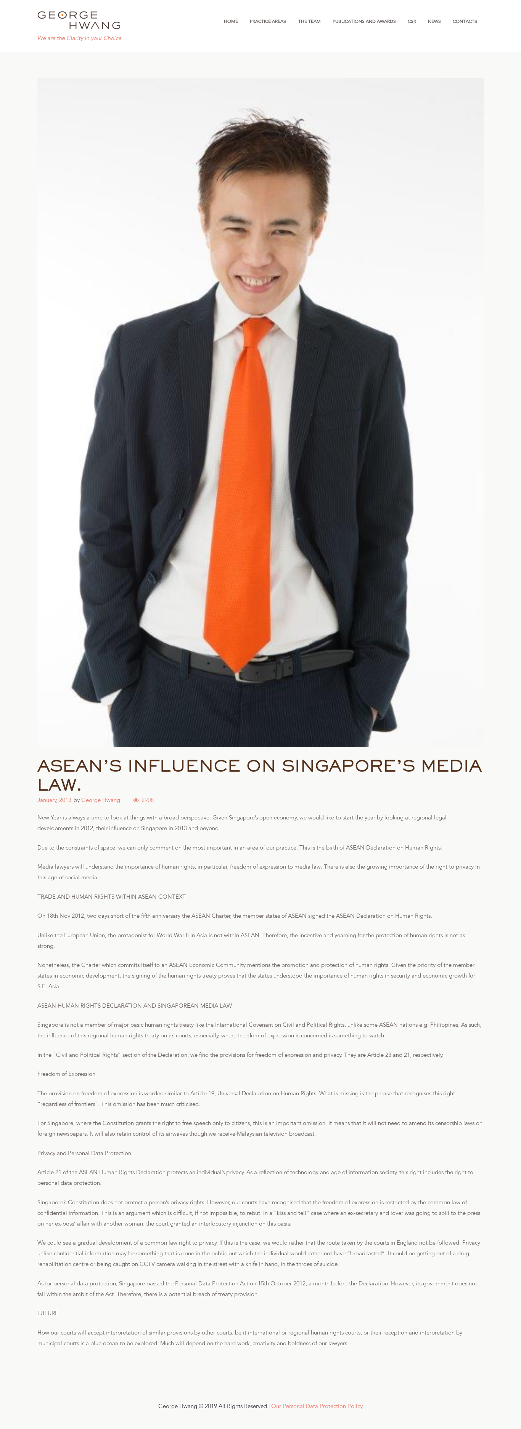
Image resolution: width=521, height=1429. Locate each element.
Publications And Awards (364, 21)
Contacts (465, 21)
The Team (309, 21)
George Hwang (100, 800)
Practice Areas (268, 21)
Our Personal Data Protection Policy (317, 1406)
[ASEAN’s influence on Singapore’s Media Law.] (260, 412)
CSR (412, 21)
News (434, 21)
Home (231, 21)
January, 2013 (54, 800)
